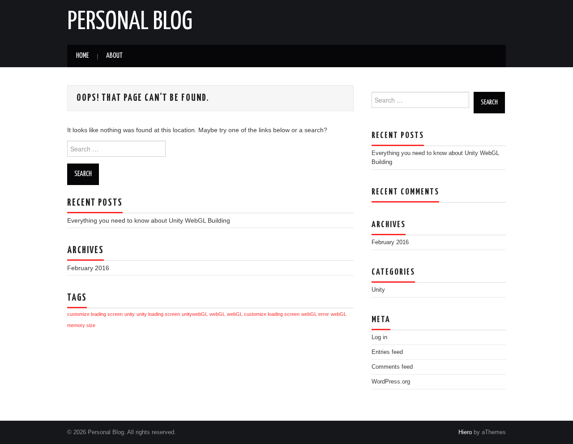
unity (129, 314)
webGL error (315, 314)
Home (82, 55)
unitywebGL (195, 314)
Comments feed (392, 367)
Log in (379, 337)
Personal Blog (129, 21)
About (114, 55)
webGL (217, 314)
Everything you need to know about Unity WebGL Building (148, 220)
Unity (378, 290)
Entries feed (387, 352)
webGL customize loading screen (263, 314)
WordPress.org (391, 382)
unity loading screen (158, 314)
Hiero (465, 432)
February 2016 (88, 268)
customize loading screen (95, 314)
